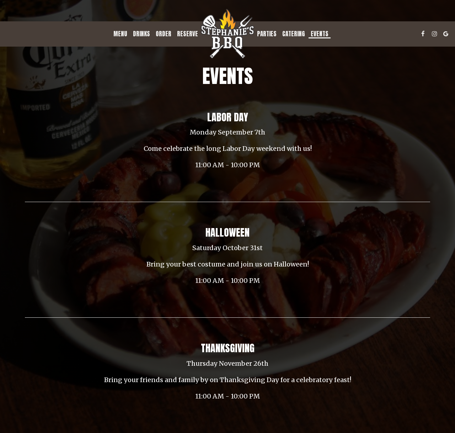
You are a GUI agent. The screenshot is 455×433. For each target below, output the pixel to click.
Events (319, 33)
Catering (293, 33)
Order (163, 33)
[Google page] (445, 33)
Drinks (141, 33)
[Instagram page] (434, 33)
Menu (120, 33)
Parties (267, 33)
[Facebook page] (423, 33)
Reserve (187, 33)
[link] (227, 34)
